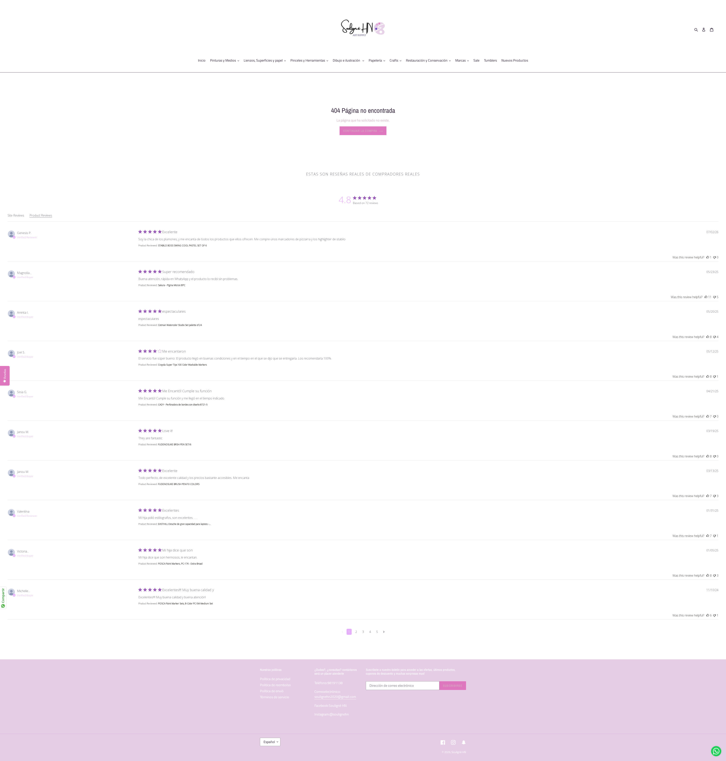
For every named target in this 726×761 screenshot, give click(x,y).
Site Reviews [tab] (16, 215)
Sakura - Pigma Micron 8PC (171, 285)
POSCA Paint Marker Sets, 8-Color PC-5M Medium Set (185, 603)
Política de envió (272, 691)
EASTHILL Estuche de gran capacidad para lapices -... (184, 524)
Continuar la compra (360, 131)
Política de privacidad (275, 678)
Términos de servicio (274, 697)
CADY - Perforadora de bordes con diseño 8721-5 (183, 404)
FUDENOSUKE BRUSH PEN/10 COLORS (178, 484)
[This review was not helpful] (714, 257)
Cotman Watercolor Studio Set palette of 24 (180, 325)
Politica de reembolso (275, 685)
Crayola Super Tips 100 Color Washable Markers (182, 364)
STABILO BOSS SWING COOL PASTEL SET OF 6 (182, 245)
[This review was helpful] (707, 257)
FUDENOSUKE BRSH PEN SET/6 (174, 444)
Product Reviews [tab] (40, 215)
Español (269, 741)
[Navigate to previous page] (342, 632)
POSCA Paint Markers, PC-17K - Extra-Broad (180, 563)
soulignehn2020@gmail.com (335, 696)
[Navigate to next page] (384, 632)
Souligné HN (458, 752)
